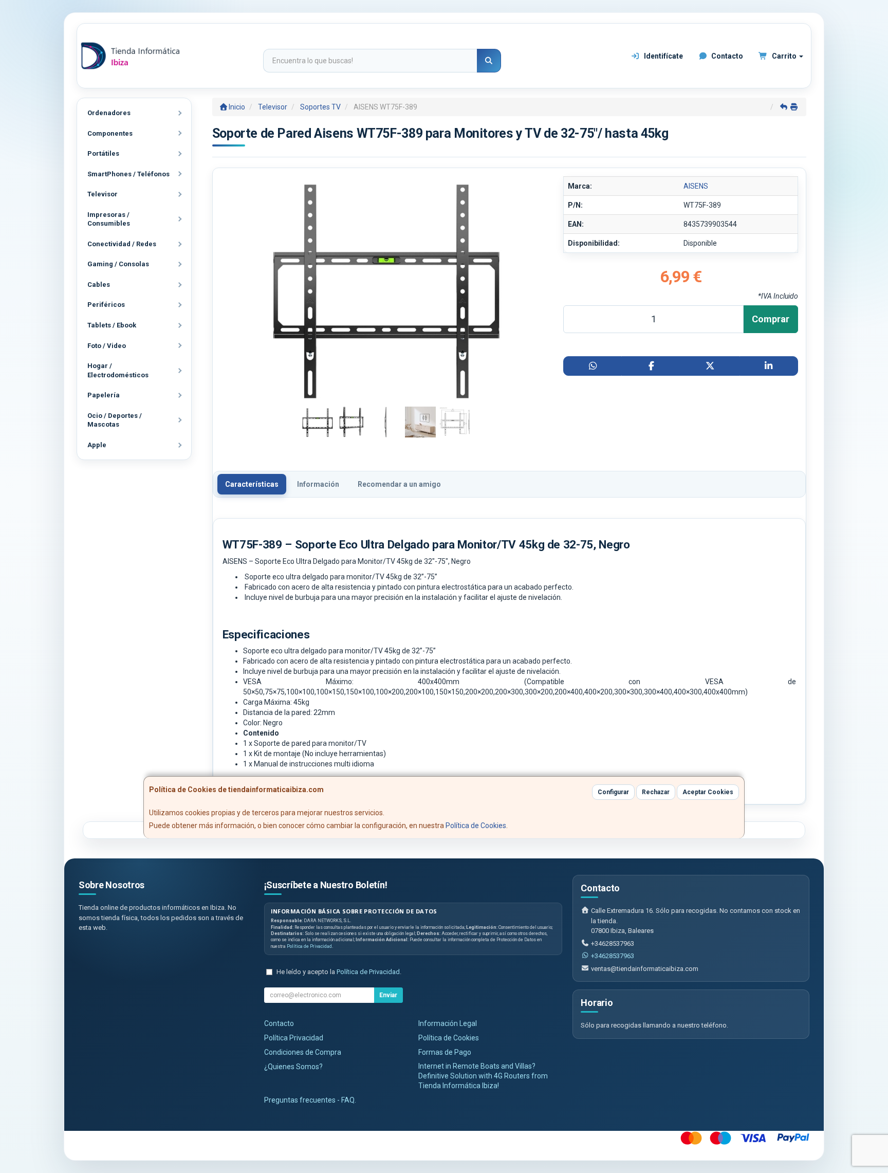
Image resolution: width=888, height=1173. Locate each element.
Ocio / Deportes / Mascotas (114, 420)
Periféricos (106, 304)
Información (318, 484)
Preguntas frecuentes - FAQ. (310, 1100)
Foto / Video (106, 346)
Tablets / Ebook (111, 325)
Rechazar (656, 792)
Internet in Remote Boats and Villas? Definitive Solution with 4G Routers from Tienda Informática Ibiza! (483, 1076)
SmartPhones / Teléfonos (128, 174)
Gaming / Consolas (118, 264)
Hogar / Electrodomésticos (118, 370)
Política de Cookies (476, 825)
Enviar (388, 995)
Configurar (613, 792)
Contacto (726, 56)
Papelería (103, 395)
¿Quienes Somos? (293, 1066)
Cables (98, 284)
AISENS (695, 186)
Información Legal (447, 1023)
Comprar (770, 319)
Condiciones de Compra (302, 1052)
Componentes (110, 133)
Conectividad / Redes (121, 244)
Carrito (784, 56)
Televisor (102, 194)
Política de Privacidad (309, 946)
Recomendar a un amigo (399, 484)
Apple (96, 445)
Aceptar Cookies (707, 792)
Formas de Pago (444, 1052)
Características (252, 484)
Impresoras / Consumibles (108, 219)
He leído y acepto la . (338, 972)
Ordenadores (109, 113)
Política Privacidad (293, 1038)
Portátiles (103, 153)
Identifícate (662, 56)
